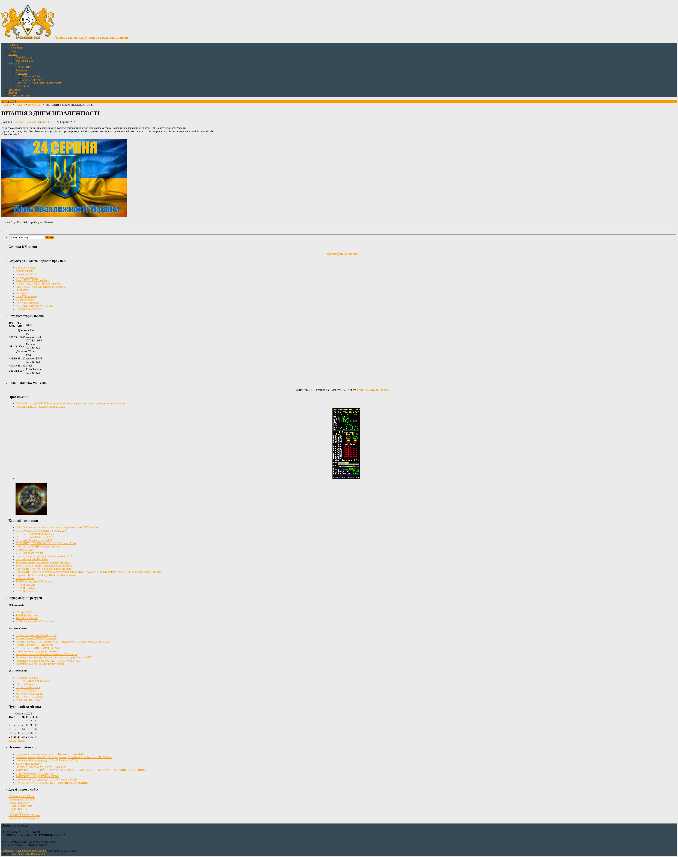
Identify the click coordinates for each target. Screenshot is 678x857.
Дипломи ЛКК (31, 76)
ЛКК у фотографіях (27, 302)
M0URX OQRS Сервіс (29, 696)
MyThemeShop (21, 853)
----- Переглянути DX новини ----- (342, 254)
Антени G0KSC (25, 587)
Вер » (21, 740)
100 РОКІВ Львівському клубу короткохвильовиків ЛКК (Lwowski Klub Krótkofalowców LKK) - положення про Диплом (88, 571)
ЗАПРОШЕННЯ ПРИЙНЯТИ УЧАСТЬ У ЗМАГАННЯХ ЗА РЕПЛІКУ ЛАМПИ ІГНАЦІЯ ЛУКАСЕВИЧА (81, 769)
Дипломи (21, 73)
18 (10, 732)
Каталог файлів (25, 578)
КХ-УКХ (13, 63)
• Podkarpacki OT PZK (21, 799)
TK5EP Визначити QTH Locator (35, 581)
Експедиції (22, 85)
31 (36, 736)
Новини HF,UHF (26, 66)
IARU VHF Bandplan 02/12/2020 (35, 533)
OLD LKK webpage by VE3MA (34, 305)
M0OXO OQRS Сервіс (29, 693)
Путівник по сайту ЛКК (30, 308)
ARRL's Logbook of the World (33, 680)
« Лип (12, 740)
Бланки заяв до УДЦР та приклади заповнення (44, 565)
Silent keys (22, 289)
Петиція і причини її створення (34, 773)
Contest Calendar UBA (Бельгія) (34, 644)
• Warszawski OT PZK (21, 796)
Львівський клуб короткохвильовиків (24, 850)
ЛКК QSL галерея (26, 296)
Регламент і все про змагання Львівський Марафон (46, 654)
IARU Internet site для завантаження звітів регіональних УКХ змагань (57, 527)
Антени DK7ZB (25, 584)
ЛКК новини (16, 47)
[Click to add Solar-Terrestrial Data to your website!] (346, 478)
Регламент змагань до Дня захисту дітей (40, 663)
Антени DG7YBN (26, 590)
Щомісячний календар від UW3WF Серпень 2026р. (46, 779)
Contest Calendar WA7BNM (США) (36, 635)
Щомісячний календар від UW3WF (37, 651)
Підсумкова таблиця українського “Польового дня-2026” (50, 754)
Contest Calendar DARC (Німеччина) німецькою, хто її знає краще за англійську (63, 641)
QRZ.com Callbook (27, 677)
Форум (12, 92)
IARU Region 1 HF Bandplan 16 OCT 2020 (41, 530)
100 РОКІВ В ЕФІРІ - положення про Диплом (43, 568)
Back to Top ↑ (39, 853)
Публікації (34, 104)
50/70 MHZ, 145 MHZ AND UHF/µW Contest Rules (46, 543)
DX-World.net (24, 611)
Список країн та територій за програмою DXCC (45, 556)
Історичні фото (25, 299)
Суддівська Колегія (27, 277)
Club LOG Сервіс (26, 690)
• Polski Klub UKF (19, 802)
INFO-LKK (49, 121)
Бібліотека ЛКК (25, 293)
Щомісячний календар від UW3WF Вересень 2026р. (47, 760)
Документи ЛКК (26, 267)
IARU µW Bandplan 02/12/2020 (34, 540)
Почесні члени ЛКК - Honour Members (39, 283)
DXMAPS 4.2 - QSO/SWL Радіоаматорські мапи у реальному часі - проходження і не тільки (71, 403)
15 (27, 728)
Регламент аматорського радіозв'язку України (43, 562)
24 (36, 732)
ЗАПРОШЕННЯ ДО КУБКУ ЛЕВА (37, 776)
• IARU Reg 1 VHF (19, 808)
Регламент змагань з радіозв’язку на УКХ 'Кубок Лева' (48, 660)
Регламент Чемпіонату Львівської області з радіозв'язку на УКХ (54, 657)
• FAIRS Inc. (15, 812)
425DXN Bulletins (26, 615)
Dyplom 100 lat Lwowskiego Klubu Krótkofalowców (46, 575)
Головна (13, 44)
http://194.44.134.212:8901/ (373, 389)
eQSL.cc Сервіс (25, 684)
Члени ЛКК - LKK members (32, 280)
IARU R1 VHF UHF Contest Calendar (38, 546)
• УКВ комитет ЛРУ (20, 805)
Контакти (14, 89)
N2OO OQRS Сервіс (28, 699)
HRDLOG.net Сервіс (28, 687)
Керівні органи (25, 270)
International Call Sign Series (32, 559)
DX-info (13, 51)
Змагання (21, 70)
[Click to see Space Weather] (31, 513)
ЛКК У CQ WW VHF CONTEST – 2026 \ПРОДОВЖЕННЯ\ (52, 782)
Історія (12, 54)
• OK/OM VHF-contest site (23, 818)
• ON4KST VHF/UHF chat (24, 815)
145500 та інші (24, 549)
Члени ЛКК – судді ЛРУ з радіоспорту (39, 82)
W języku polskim (18, 95)
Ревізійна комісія (26, 273)
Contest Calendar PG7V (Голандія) (36, 638)
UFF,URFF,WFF (32, 79)
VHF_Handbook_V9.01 (29, 552)
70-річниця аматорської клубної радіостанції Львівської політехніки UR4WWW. (64, 757)
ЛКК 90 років (24, 57)
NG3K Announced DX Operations (35, 621)
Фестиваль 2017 (25, 60)
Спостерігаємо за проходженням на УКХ (40, 406)
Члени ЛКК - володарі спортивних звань (40, 286)
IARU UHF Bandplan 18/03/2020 (35, 536)
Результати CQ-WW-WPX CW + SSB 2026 (41, 766)
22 (27, 732)
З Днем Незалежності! (29, 763)
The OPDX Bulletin (27, 618)
